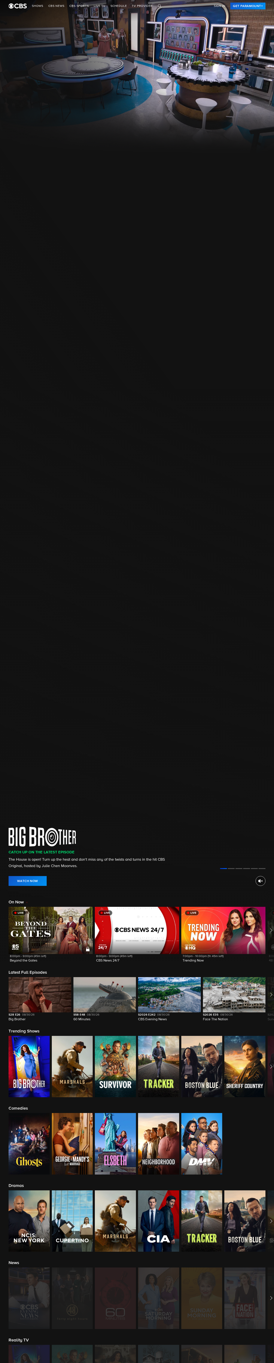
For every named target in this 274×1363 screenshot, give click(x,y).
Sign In (219, 5)
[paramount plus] (18, 6)
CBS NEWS (56, 5)
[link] (247, 6)
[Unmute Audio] (260, 881)
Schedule (118, 5)
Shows (37, 5)
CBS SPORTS (79, 5)
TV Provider (142, 5)
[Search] (160, 6)
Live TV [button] (99, 5)
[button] (51, 937)
